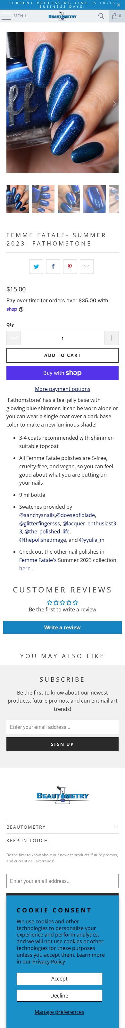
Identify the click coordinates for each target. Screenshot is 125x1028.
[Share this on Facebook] (53, 266)
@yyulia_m (91, 539)
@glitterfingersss (39, 523)
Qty (10, 324)
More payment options (62, 389)
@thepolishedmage (42, 539)
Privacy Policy (48, 961)
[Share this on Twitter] (36, 266)
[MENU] (3, 16)
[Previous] (11, 103)
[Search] (101, 16)
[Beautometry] (62, 16)
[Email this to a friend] (87, 266)
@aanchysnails (37, 515)
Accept (59, 978)
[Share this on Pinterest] (70, 266)
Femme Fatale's (38, 560)
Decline (59, 995)
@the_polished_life (47, 531)
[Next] (114, 103)
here (24, 568)
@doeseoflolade (75, 515)
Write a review (62, 627)
